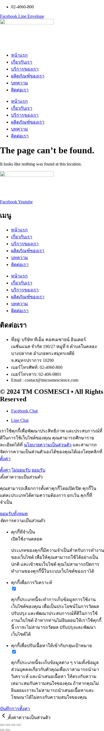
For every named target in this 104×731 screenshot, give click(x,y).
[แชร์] (13, 725)
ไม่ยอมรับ (21, 470)
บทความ (19, 83)
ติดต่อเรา (20, 89)
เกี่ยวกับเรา (21, 62)
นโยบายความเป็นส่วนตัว (48, 444)
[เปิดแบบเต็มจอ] (8, 725)
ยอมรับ (38, 470)
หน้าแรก (19, 55)
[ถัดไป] (8, 730)
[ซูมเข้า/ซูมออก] (2, 725)
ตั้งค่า (5, 458)
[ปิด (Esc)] (19, 725)
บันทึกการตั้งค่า (15, 708)
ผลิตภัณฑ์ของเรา (27, 76)
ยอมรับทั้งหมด (14, 513)
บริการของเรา (25, 69)
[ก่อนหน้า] (2, 730)
